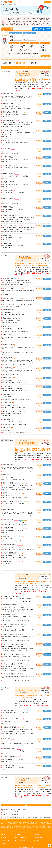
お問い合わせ (18, 834)
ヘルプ (3, 843)
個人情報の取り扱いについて (41, 837)
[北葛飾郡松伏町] (29, 39)
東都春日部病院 (25, 74)
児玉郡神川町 (31, 817)
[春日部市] (29, 40)
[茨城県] (16, 36)
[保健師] (14, 49)
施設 (12, 814)
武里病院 (22, 780)
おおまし (22, 576)
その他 (16, 814)
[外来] (34, 47)
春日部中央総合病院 (27, 443)
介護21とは (4, 837)
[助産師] (14, 50)
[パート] (24, 47)
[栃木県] (16, 38)
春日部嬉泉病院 (25, 258)
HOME (3, 834)
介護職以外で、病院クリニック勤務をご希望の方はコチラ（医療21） (41, 29)
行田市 (41, 817)
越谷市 (25, 817)
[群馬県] (16, 39)
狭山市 (36, 817)
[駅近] (45, 46)
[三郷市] (29, 35)
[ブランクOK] (45, 50)
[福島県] (16, 35)
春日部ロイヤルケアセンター (30, 690)
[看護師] (14, 46)
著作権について (5, 840)
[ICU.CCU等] (34, 49)
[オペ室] (34, 50)
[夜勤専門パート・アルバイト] (24, 49)
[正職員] (24, 46)
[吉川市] (29, 36)
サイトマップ (38, 840)
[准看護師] (14, 47)
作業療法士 (25, 809)
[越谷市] (29, 38)
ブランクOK (14, 811)
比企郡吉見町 (47, 817)
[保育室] (45, 49)
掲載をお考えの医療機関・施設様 (23, 837)
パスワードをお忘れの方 (20, 840)
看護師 (13, 809)
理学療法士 (18, 809)
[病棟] (34, 46)
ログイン (48, 1)
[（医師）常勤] (24, 50)
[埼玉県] (16, 40)
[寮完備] (45, 47)
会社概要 (37, 834)
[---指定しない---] (14, 45)
